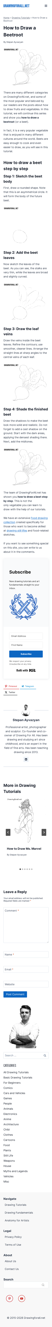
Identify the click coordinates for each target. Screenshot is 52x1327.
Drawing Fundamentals (19, 1212)
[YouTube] (21, 1298)
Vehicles (8, 1176)
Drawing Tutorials (21, 17)
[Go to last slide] (8, 832)
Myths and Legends (15, 1171)
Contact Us (12, 1268)
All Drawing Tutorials (16, 1072)
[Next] (44, 832)
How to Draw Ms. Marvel (24, 848)
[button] (26, 606)
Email (9, 969)
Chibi (6, 1129)
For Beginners (12, 1082)
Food (6, 1145)
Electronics (10, 1113)
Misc (6, 1181)
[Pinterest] (9, 1298)
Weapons (9, 1160)
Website (9, 984)
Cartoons (9, 1139)
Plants (7, 1150)
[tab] (20, 869)
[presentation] (26, 820)
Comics (8, 1087)
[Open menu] (46, 5)
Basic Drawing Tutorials (17, 1077)
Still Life (8, 1155)
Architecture (11, 1124)
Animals (8, 1108)
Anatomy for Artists (17, 1220)
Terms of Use (13, 1244)
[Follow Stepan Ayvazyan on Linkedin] (26, 759)
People (7, 1103)
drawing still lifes (17, 530)
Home (6, 17)
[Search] (43, 1284)
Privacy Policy (13, 1236)
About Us (10, 1261)
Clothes (8, 1134)
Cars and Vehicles (14, 1093)
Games (7, 1098)
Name (9, 954)
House (7, 1165)
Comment (12, 910)
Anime (7, 1119)
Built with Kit (26, 670)
